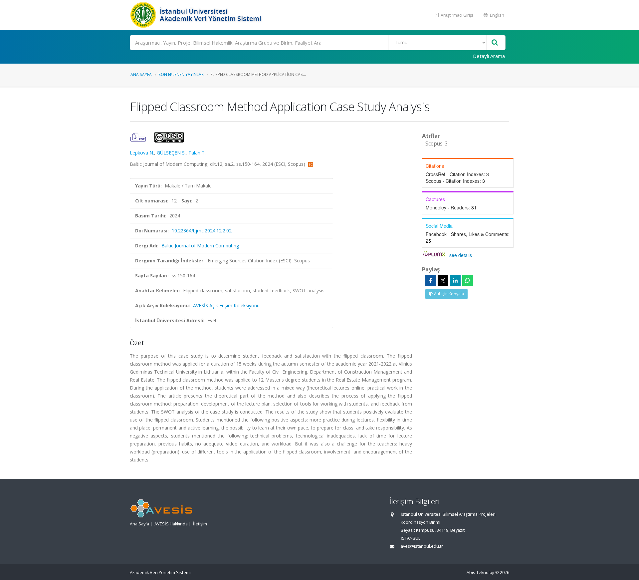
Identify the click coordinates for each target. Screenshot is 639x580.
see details (460, 255)
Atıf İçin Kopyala (448, 294)
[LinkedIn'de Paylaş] (455, 280)
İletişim (200, 524)
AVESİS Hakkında (171, 524)
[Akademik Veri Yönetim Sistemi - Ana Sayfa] (144, 15)
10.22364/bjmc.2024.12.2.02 (202, 230)
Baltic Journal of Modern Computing (200, 245)
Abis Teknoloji (480, 572)
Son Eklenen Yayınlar (181, 74)
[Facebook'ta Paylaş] (430, 280)
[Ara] (494, 42)
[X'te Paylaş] (443, 280)
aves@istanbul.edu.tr (422, 546)
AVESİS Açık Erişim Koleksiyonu (226, 305)
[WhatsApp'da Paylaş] (467, 280)
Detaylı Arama (489, 56)
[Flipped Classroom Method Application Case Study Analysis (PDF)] (139, 137)
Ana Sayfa (141, 74)
